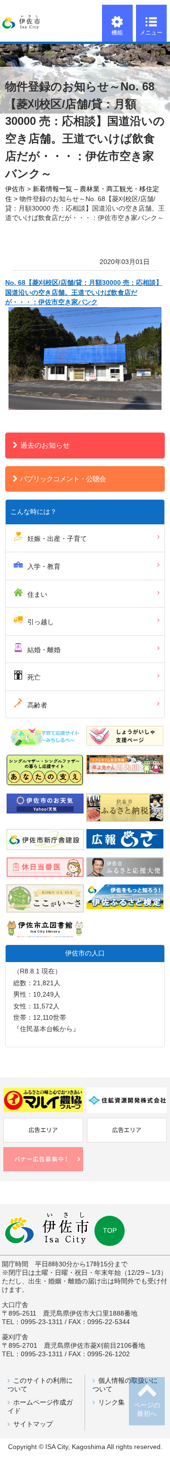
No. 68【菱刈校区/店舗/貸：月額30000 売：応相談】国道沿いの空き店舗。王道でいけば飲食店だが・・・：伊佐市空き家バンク (83, 292)
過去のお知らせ (45, 445)
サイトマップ (33, 1424)
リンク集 (111, 1402)
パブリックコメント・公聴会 (63, 479)
